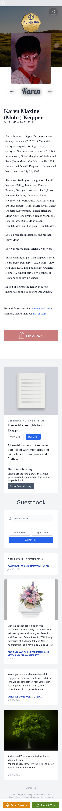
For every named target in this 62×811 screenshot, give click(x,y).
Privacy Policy (22, 797)
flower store (39, 313)
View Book (15, 436)
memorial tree (42, 308)
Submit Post (31, 539)
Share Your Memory (20, 485)
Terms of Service (39, 797)
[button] (31, 599)
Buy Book (33, 436)
